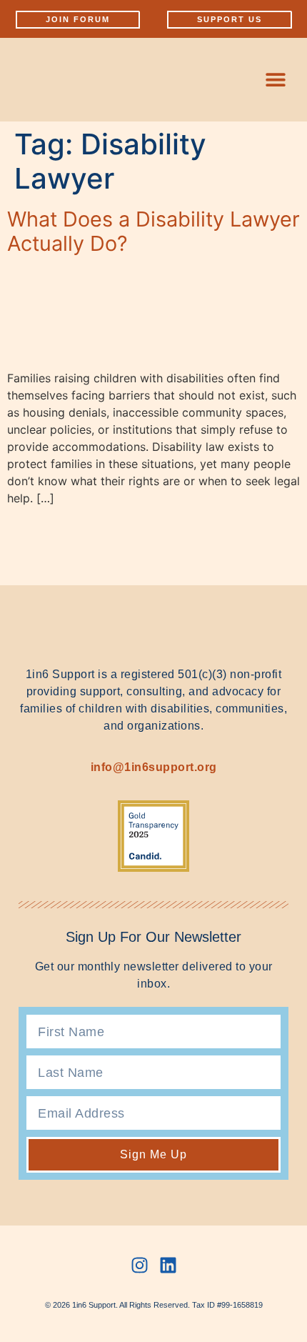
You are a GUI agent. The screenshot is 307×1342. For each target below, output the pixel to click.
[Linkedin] (168, 1265)
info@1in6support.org (154, 767)
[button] (275, 80)
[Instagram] (140, 1265)
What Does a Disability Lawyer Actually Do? (153, 232)
